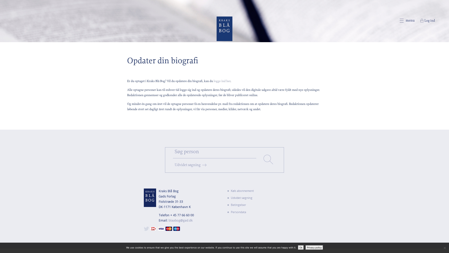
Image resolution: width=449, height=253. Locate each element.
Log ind (429, 20)
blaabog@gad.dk (181, 220)
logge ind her (222, 81)
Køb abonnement (242, 191)
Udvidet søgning (188, 165)
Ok (300, 247)
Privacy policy (314, 247)
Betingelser (238, 205)
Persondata (238, 212)
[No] (444, 248)
